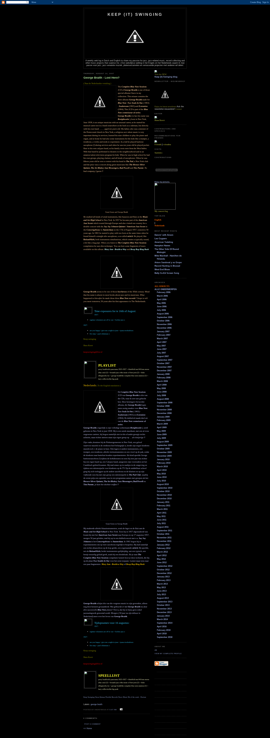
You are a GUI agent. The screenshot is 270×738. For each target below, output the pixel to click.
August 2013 (163, 598)
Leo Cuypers (161, 238)
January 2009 (163, 417)
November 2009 (164, 452)
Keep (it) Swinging (135, 14)
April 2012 (162, 555)
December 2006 (164, 328)
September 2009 (164, 445)
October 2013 (163, 605)
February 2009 (163, 420)
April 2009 (162, 427)
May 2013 (161, 587)
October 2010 (163, 491)
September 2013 (164, 601)
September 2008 (164, 402)
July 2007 (161, 353)
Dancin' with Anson (164, 235)
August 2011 (163, 527)
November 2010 (164, 495)
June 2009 (162, 434)
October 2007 (163, 363)
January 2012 (163, 545)
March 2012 (162, 552)
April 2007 (162, 342)
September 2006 (164, 317)
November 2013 (164, 609)
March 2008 (162, 381)
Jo (156, 650)
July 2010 (161, 481)
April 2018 (162, 633)
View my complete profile (168, 653)
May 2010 (161, 474)
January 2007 (163, 331)
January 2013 (163, 576)
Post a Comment (92, 724)
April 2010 (162, 470)
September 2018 (164, 637)
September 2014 (164, 623)
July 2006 (161, 310)
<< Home (87, 728)
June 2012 (162, 562)
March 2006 (162, 296)
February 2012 (163, 548)
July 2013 (161, 594)
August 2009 (163, 441)
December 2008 (164, 413)
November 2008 (164, 409)
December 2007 (164, 370)
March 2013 (162, 584)
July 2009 (161, 438)
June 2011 (161, 520)
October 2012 (163, 569)
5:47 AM (113, 709)
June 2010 (162, 477)
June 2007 (162, 349)
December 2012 (164, 573)
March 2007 (162, 338)
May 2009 (161, 431)
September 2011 (164, 530)
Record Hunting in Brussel (167, 266)
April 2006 (162, 299)
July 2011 (161, 523)
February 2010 (163, 463)
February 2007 (163, 335)
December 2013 (164, 612)
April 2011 (161, 513)
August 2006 (163, 314)
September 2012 (164, 566)
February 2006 (163, 292)
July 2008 (161, 395)
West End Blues (162, 269)
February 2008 (163, 377)
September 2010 (164, 488)
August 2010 (163, 484)
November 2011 (164, 537)
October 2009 (163, 449)
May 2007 (161, 346)
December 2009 (164, 456)
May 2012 (161, 559)
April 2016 (162, 626)
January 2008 (163, 374)
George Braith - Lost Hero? (101, 77)
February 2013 (163, 580)
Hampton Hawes (162, 245)
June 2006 (162, 306)
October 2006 (163, 321)
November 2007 (164, 367)
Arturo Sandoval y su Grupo (168, 262)
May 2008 (161, 388)
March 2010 (162, 466)
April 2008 (162, 385)
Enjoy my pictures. (162, 182)
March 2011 (162, 509)
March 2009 (162, 424)
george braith (96, 704)
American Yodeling (164, 242)
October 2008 (163, 406)
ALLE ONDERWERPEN (166, 289)
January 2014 (163, 616)
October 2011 (163, 534)
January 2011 (163, 502)
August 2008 (163, 399)
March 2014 (162, 619)
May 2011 (161, 516)
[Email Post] (120, 709)
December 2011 (164, 541)
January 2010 (163, 459)
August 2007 (163, 356)
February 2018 (163, 630)
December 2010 (164, 498)
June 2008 (162, 392)
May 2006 (161, 303)
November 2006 (164, 324)
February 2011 (163, 505)
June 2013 (162, 591)
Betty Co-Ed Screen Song (167, 273)
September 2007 (164, 360)
